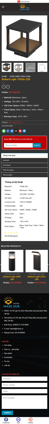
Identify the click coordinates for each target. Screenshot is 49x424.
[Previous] (5, 38)
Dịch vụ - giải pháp (11, 349)
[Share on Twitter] (12, 131)
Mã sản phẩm (7, 175)
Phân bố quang (8, 170)
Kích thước (7, 165)
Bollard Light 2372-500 (37, 277)
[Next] (43, 38)
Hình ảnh (6, 160)
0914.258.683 (14, 92)
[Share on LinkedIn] (24, 131)
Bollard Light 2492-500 (12, 277)
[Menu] (3, 7)
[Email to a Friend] (16, 131)
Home (4, 76)
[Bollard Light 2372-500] (37, 261)
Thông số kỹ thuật (9, 155)
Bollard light (9, 126)
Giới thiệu (8, 345)
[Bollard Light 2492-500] (12, 261)
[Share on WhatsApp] (4, 131)
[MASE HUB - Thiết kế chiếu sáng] (24, 7)
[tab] (24, 155)
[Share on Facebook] (8, 131)
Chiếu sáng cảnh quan (20, 76)
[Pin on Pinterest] (20, 131)
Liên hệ (7, 365)
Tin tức (7, 361)
